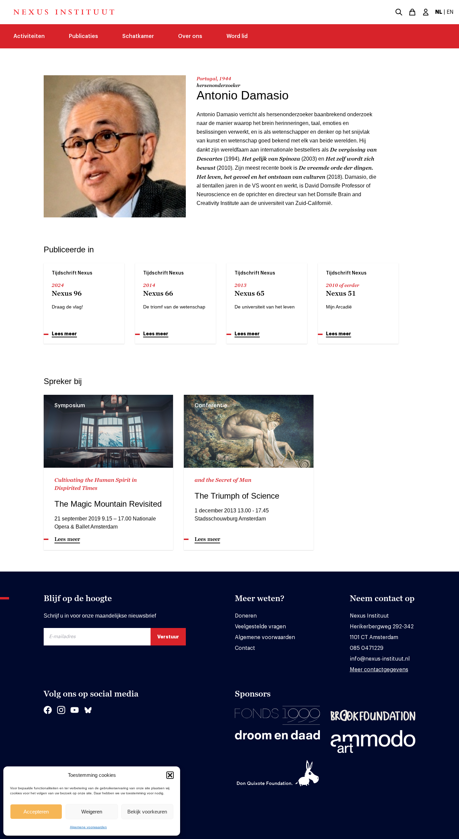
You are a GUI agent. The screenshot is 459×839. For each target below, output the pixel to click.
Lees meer (64, 333)
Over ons (190, 36)
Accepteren (36, 811)
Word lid (237, 36)
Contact (245, 648)
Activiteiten (29, 36)
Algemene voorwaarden (88, 827)
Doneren (246, 616)
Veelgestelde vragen (260, 626)
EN (450, 12)
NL (438, 12)
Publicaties (83, 36)
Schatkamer (138, 36)
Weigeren (91, 811)
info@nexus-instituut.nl (380, 659)
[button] (170, 775)
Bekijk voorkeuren (147, 811)
